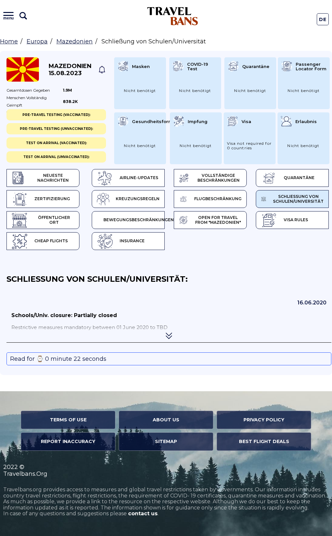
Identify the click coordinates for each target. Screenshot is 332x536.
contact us (143, 513)
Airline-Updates (139, 177)
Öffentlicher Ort (54, 220)
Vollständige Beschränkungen (218, 178)
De (323, 19)
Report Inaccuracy (68, 441)
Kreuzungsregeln (138, 198)
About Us (166, 420)
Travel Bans (172, 16)
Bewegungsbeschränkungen (134, 219)
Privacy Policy (263, 420)
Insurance (132, 240)
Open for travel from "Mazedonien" (218, 220)
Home (9, 41)
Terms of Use (68, 420)
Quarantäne (299, 177)
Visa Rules (296, 219)
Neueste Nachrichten (53, 178)
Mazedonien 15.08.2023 (70, 70)
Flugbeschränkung (218, 198)
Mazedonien (74, 41)
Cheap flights (51, 240)
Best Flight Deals (264, 441)
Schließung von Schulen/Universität (298, 199)
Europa (37, 41)
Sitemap (166, 441)
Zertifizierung (52, 198)
